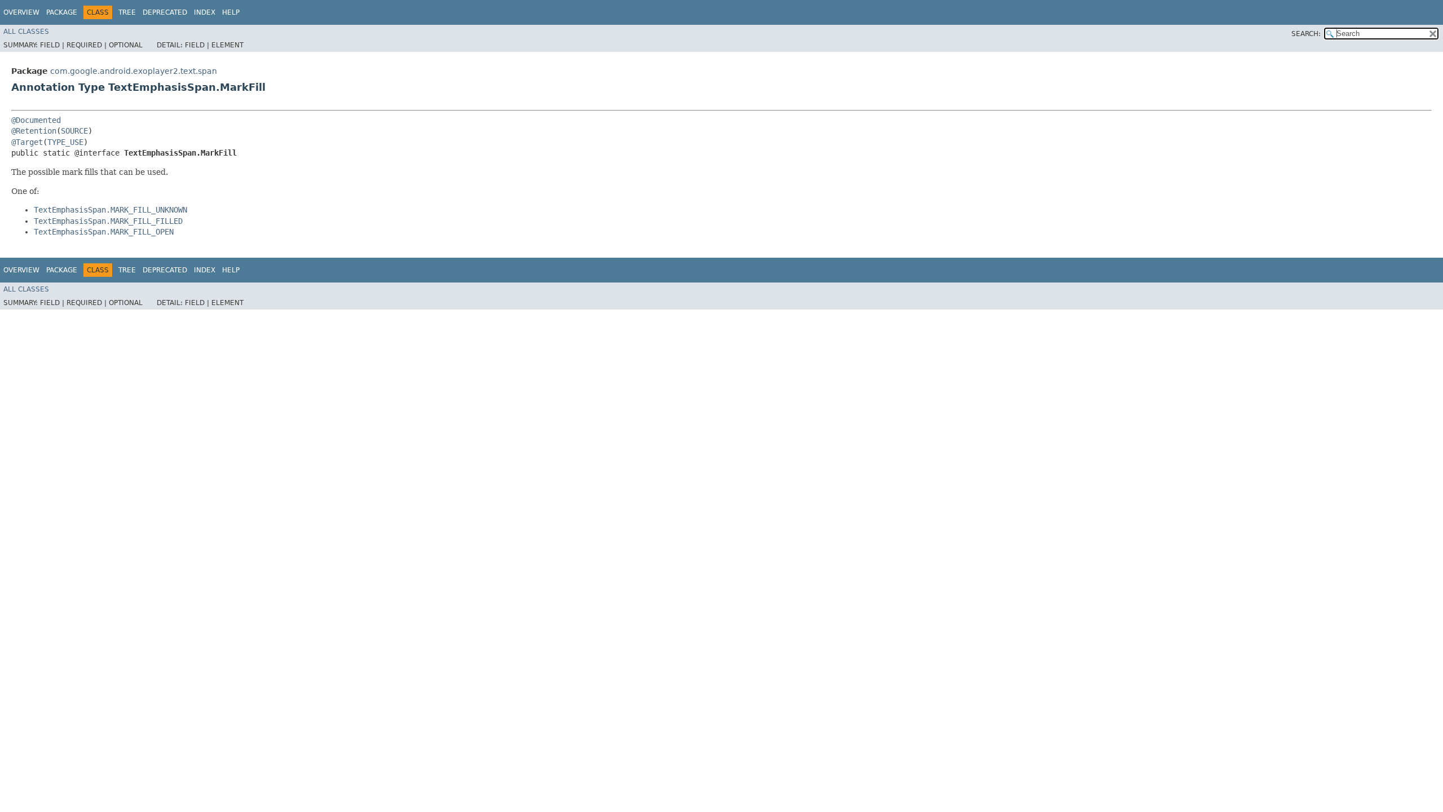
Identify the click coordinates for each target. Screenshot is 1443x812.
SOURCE (74, 130)
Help (231, 12)
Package (61, 12)
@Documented (36, 120)
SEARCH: (1306, 34)
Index (204, 12)
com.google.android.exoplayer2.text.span (133, 71)
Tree (127, 12)
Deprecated (165, 12)
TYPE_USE (65, 142)
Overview (21, 12)
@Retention (33, 130)
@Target (27, 142)
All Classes (26, 32)
